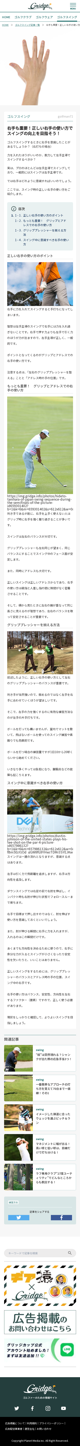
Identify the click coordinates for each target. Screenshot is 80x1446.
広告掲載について (15, 1423)
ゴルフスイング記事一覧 (27, 25)
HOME (5, 25)
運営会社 (29, 1429)
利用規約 (32, 1423)
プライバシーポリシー (51, 1423)
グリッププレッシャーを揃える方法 (44, 232)
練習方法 (13, 1202)
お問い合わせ (44, 1429)
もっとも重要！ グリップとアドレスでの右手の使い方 (44, 223)
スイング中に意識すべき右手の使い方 (46, 242)
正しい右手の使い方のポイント (43, 215)
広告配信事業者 (13, 1429)
